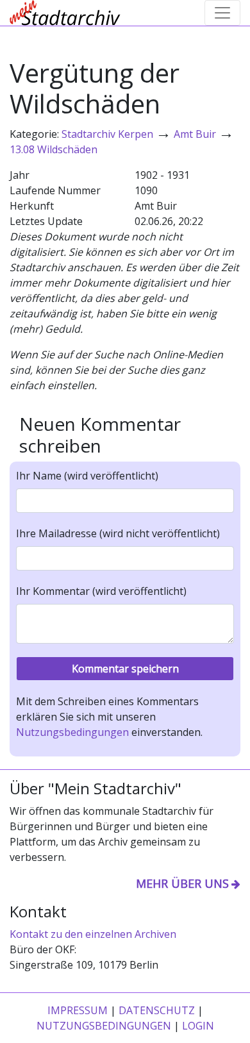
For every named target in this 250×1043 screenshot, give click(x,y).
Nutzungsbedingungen (72, 732)
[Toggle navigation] (222, 13)
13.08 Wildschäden (53, 149)
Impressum (77, 1010)
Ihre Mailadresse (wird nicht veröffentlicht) (118, 533)
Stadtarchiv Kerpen (107, 134)
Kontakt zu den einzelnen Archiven (93, 934)
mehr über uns (182, 883)
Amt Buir (195, 134)
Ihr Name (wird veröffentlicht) (87, 476)
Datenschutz (157, 1010)
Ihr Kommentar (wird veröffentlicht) (101, 591)
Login (198, 1026)
